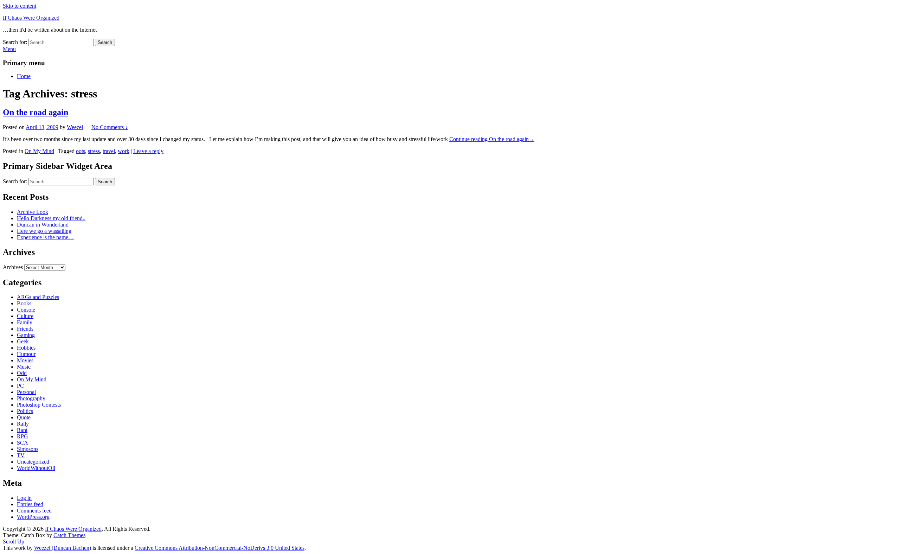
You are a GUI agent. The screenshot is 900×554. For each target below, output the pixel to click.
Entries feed (30, 504)
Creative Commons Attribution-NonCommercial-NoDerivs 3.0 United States (219, 548)
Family (24, 322)
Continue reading (491, 139)
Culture (25, 316)
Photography (31, 398)
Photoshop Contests (39, 405)
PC (20, 386)
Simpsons (27, 449)
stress (94, 151)
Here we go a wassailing (44, 231)
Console (26, 310)
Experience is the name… (45, 237)
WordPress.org (33, 517)
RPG (22, 436)
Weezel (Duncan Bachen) (62, 548)
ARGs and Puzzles (38, 297)
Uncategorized (33, 462)
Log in (24, 498)
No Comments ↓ (109, 127)
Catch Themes (69, 535)
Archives (13, 267)
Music (24, 367)
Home (24, 76)
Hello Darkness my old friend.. (51, 218)
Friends (25, 329)
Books (24, 303)
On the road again (35, 112)
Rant (22, 430)
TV (21, 455)
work (123, 151)
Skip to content (19, 6)
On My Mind (39, 151)
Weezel (75, 127)
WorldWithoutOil (36, 468)
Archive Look (32, 212)
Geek (23, 341)
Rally (23, 424)
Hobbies (26, 348)
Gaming (26, 335)
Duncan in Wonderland (43, 225)
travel (109, 151)
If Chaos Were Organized (31, 18)
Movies (25, 360)
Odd (22, 373)
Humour (26, 354)
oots (80, 151)
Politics (25, 411)
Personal (26, 392)
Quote (24, 417)
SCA (22, 443)
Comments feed (34, 511)
